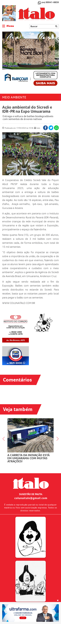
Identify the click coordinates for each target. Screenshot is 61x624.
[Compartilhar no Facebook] (45, 127)
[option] (30, 60)
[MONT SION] (30, 60)
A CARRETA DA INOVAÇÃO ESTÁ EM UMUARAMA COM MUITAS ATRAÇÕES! (28, 458)
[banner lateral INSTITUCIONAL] (15, 355)
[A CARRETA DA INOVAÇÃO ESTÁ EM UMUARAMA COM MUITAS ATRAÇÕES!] (30, 435)
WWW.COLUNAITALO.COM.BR (18, 303)
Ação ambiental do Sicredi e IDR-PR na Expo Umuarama (27, 109)
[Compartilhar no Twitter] (51, 127)
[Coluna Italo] (9, 13)
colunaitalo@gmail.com (30, 498)
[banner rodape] (30, 613)
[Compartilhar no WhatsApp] (56, 127)
